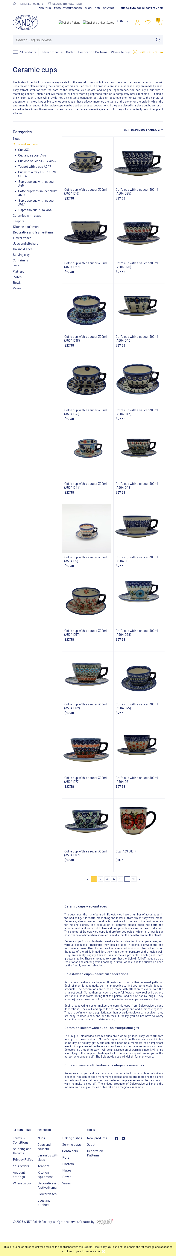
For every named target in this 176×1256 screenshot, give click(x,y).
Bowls (17, 282)
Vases (17, 288)
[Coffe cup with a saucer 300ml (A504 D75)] (139, 675)
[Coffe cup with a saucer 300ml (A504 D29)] (139, 234)
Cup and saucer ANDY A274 (37, 161)
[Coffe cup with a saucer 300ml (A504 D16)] (87, 161)
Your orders (21, 1166)
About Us (45, 7)
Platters (18, 271)
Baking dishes (23, 249)
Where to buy (22, 1183)
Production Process (68, 7)
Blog (88, 7)
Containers (20, 260)
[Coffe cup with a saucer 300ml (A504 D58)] (139, 602)
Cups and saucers (25, 144)
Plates (17, 277)
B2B (97, 7)
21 (133, 879)
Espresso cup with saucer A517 (36, 202)
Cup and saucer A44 (32, 155)
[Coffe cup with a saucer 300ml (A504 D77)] (87, 749)
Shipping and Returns (22, 1151)
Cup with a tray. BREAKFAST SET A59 (38, 174)
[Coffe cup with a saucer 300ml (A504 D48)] (139, 455)
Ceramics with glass (27, 215)
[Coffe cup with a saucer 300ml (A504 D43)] (139, 381)
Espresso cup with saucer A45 (36, 183)
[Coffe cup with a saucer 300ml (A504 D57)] (87, 602)
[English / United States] (98, 22)
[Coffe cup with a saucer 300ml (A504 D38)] (87, 308)
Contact (108, 7)
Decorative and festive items (33, 232)
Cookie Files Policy (94, 1246)
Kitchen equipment (26, 227)
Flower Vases (22, 238)
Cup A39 (24, 150)
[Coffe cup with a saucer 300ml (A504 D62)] (87, 675)
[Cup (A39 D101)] (139, 822)
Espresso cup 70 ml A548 (35, 210)
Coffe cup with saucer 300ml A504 (38, 193)
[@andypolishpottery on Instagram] (123, 1138)
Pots (16, 266)
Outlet (91, 1144)
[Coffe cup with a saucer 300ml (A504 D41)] (87, 381)
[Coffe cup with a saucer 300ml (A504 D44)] (87, 455)
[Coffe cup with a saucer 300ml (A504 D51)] (139, 528)
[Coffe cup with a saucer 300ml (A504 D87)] (87, 822)
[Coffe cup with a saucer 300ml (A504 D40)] (139, 308)
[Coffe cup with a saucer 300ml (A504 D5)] (87, 528)
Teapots (18, 221)
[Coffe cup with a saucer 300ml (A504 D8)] (139, 749)
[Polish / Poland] (69, 22)
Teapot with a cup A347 (34, 166)
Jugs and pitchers (25, 243)
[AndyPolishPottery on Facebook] (116, 1138)
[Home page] (25, 21)
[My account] (137, 22)
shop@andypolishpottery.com (141, 7)
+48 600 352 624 (151, 52)
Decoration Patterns (95, 1153)
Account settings (19, 1174)
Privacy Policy (23, 1159)
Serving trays (22, 254)
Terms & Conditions (21, 1140)
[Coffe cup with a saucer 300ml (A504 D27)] (87, 234)
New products (97, 1138)
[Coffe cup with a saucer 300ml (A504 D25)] (139, 161)
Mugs (16, 138)
